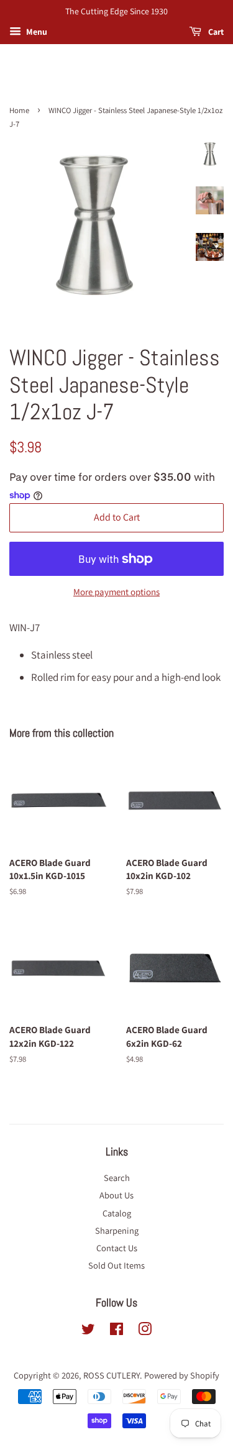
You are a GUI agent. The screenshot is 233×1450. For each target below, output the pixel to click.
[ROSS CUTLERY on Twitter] (88, 1331)
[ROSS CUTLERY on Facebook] (116, 1331)
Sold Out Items (116, 1265)
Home (19, 110)
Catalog (117, 1213)
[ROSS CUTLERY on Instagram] (145, 1331)
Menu (35, 31)
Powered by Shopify (181, 1375)
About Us (116, 1195)
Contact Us (116, 1248)
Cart (215, 31)
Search (117, 1177)
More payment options (116, 592)
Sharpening (117, 1230)
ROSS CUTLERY (111, 1375)
